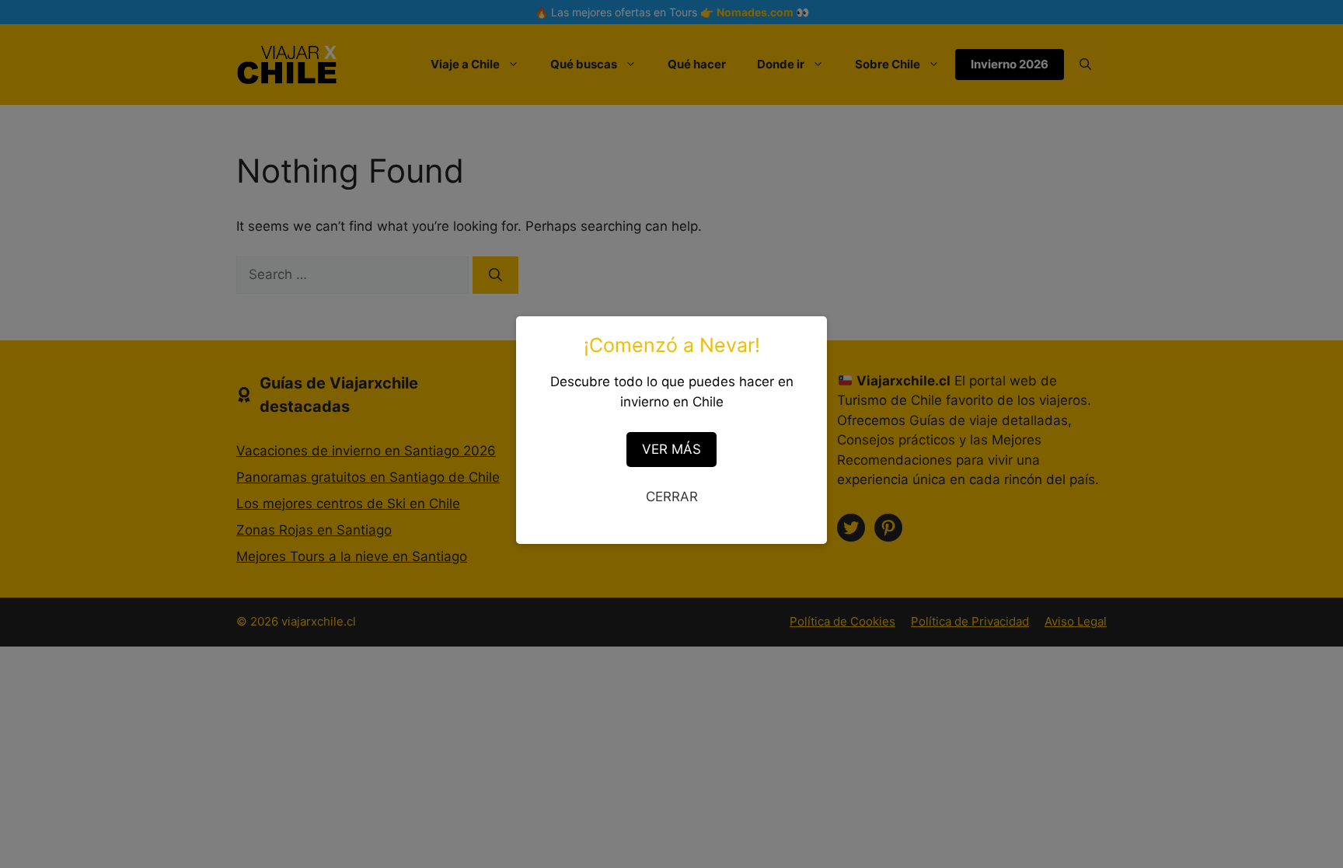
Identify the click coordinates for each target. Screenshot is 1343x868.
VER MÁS (671, 449)
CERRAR (672, 496)
